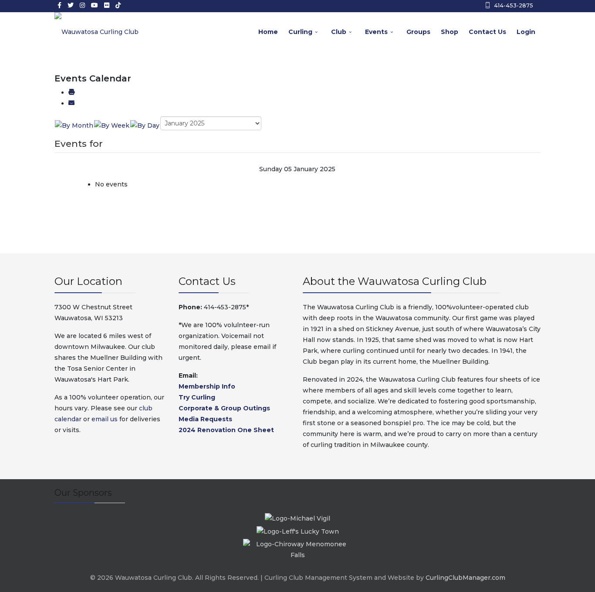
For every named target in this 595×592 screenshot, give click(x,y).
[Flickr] (106, 5)
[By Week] (111, 125)
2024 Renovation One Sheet (226, 430)
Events (376, 32)
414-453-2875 (513, 5)
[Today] (144, 125)
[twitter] (71, 5)
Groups (418, 32)
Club (338, 32)
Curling (300, 32)
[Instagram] (82, 5)
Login (526, 32)
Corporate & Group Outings (224, 408)
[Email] (71, 103)
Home (268, 32)
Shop (449, 32)
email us (104, 419)
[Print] (71, 92)
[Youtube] (94, 5)
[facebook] (59, 5)
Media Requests (205, 419)
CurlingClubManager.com (465, 578)
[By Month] (74, 125)
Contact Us (487, 32)
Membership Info (207, 386)
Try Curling (197, 397)
